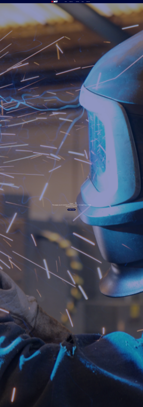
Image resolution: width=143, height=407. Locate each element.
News (83, 1)
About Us (70, 1)
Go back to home (71, 209)
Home (66, 1)
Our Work (77, 1)
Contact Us (88, 1)
